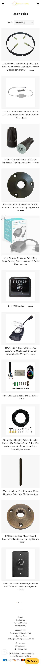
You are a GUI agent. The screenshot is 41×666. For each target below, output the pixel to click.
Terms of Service (20, 623)
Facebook (21, 643)
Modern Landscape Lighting (23, 653)
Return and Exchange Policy (20, 633)
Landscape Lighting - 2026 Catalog (20, 639)
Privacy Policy (20, 626)
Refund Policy (20, 630)
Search (20, 617)
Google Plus (22, 649)
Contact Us (20, 620)
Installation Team (20, 636)
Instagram (21, 646)
